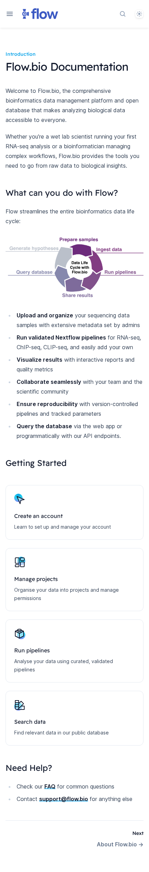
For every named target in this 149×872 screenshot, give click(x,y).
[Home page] (40, 14)
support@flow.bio (63, 798)
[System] (139, 14)
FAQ (49, 786)
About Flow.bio (120, 844)
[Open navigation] (10, 14)
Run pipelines (32, 650)
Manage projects (36, 578)
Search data (30, 721)
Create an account (38, 515)
